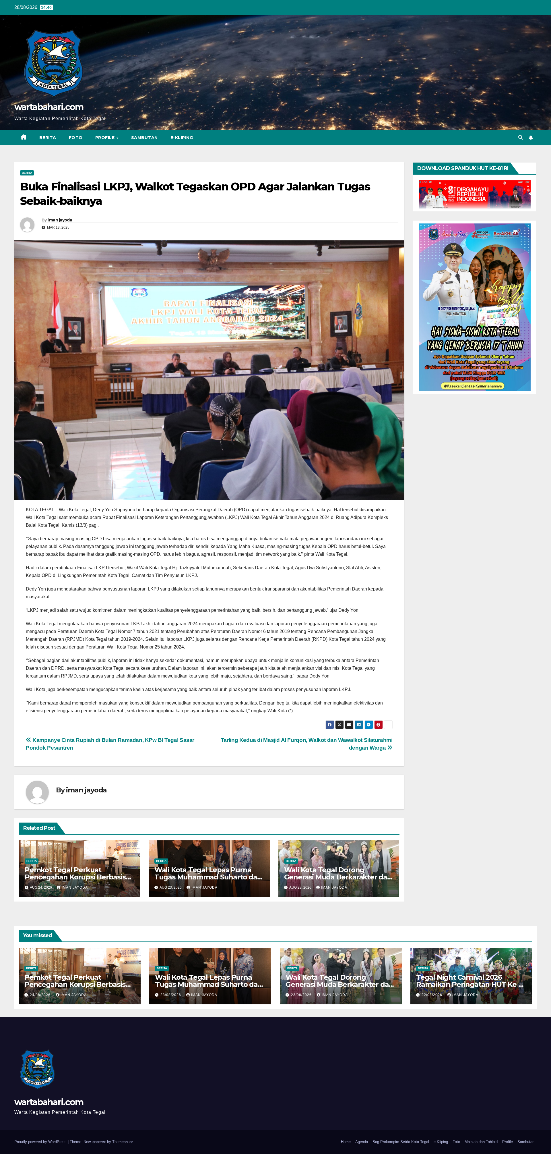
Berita (47, 137)
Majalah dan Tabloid (481, 1142)
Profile (105, 137)
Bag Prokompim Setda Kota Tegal (400, 1142)
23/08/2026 (171, 995)
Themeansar (122, 1142)
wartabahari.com (49, 107)
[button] (520, 137)
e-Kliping (441, 1142)
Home (346, 1142)
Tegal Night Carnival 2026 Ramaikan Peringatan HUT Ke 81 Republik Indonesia (470, 984)
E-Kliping (181, 137)
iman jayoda (60, 220)
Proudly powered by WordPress (41, 1142)
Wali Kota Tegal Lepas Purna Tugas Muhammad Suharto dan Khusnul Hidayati (208, 877)
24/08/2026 (41, 995)
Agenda (361, 1142)
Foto (76, 137)
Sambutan (144, 137)
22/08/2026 (432, 995)
